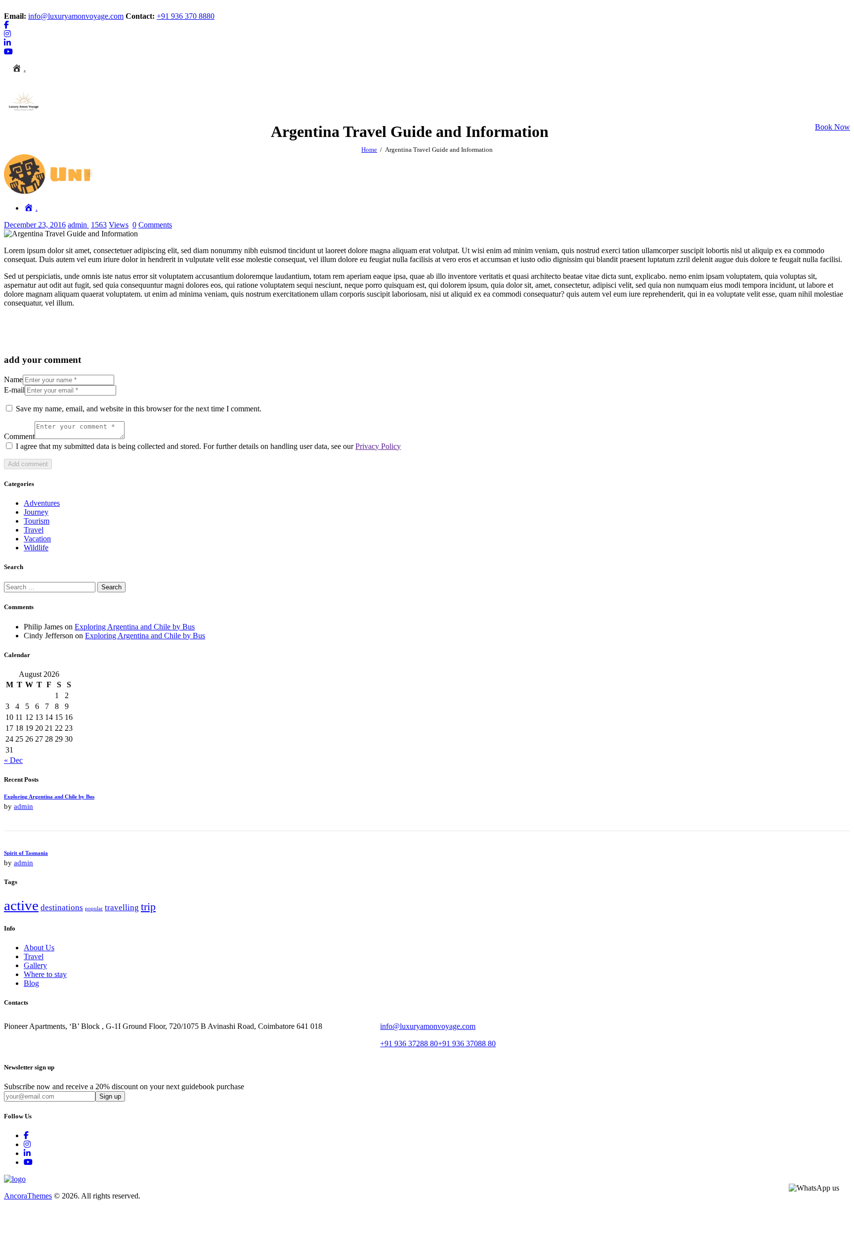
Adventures (42, 503)
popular (94, 908)
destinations (62, 907)
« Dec (13, 760)
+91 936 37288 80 (409, 1043)
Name (13, 379)
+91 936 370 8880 (185, 16)
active (21, 905)
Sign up (110, 1096)
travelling (122, 907)
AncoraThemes (28, 1196)
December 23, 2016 (35, 225)
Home (369, 149)
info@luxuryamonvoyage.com (76, 16)
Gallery (35, 965)
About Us (39, 947)
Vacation (37, 538)
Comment (19, 436)
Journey (36, 512)
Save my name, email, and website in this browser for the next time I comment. (138, 408)
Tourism (36, 521)
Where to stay (45, 974)
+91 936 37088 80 (467, 1043)
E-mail (14, 390)
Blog (31, 983)
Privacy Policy (378, 446)
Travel (33, 530)
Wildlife (36, 547)
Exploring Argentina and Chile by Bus (135, 626)
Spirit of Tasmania (26, 853)
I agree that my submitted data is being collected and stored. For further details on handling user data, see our (208, 446)
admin (78, 225)
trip (148, 907)
